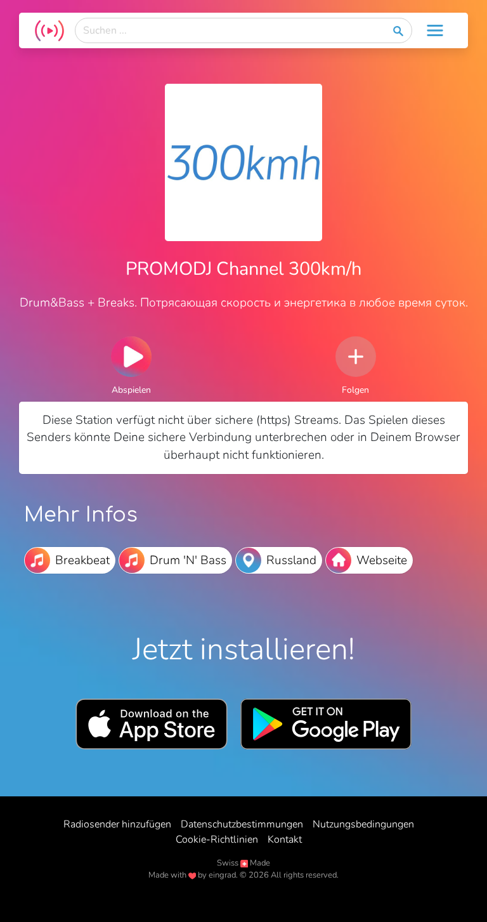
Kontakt (285, 839)
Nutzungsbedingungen (363, 824)
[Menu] (435, 30)
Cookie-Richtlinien (217, 839)
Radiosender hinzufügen (117, 824)
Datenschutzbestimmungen (242, 824)
